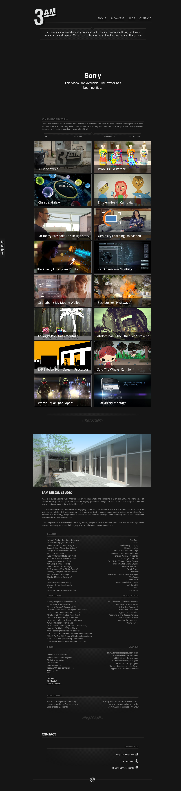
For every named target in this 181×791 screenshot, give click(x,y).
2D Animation (134, 137)
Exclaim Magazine (54, 684)
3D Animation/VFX (108, 137)
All (46, 137)
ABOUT (102, 18)
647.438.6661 (128, 761)
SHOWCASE (117, 18)
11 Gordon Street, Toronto (123, 768)
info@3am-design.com (125, 755)
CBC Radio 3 (52, 681)
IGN (48, 673)
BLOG (131, 18)
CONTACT (145, 18)
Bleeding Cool (52, 670)
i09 (48, 676)
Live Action (77, 137)
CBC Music (51, 678)
